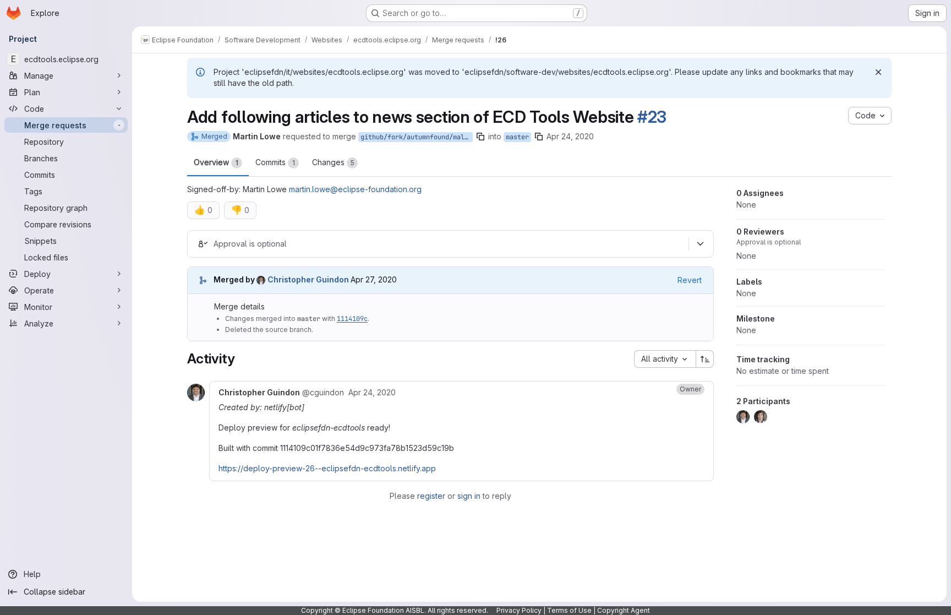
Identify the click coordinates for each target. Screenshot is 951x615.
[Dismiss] (878, 72)
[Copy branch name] (480, 136)
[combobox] (665, 359)
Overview (216, 162)
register (431, 495)
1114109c (352, 318)
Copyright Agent (623, 610)
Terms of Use (569, 610)
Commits (275, 162)
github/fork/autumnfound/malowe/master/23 (416, 137)
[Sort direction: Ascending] (705, 359)
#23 (651, 117)
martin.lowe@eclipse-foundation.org (355, 189)
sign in (468, 495)
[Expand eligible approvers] (700, 244)
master (517, 137)
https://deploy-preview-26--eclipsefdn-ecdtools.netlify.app (327, 468)
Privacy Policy (519, 610)
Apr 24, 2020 (570, 136)
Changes (333, 162)
